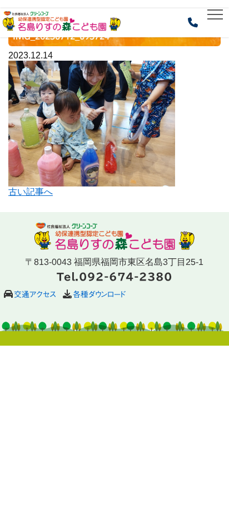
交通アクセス (35, 294)
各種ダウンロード (99, 294)
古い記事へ (30, 191)
